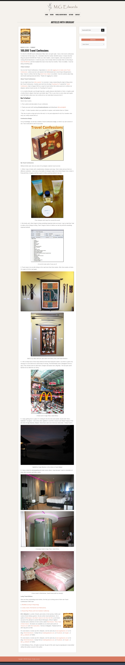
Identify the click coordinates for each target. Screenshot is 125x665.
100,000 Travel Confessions (35, 50)
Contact (77, 15)
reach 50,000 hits (25, 61)
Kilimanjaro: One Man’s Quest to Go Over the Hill (39, 618)
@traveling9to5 (62, 107)
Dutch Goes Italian (45, 74)
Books (52, 15)
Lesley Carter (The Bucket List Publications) (34, 607)
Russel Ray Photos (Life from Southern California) (35, 611)
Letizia (48, 70)
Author (71, 15)
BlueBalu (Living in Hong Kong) (30, 604)
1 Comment (32, 47)
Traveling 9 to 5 (56, 84)
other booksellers (35, 625)
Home (46, 15)
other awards (37, 82)
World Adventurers (61, 15)
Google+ (66, 633)
